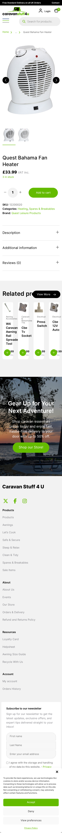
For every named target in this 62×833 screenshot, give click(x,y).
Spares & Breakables (42, 209)
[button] (57, 771)
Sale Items (8, 570)
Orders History (11, 689)
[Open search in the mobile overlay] (39, 21)
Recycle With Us (12, 662)
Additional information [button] (19, 248)
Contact (56, 3)
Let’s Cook (9, 532)
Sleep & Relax (11, 548)
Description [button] (11, 233)
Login (47, 11)
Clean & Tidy (10, 555)
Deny (31, 811)
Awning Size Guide (14, 654)
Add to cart (43, 193)
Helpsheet (8, 647)
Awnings (7, 525)
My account (9, 681)
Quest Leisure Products (26, 213)
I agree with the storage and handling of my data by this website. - (31, 767)
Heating (23, 209)
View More (43, 294)
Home (5, 32)
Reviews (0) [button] (11, 263)
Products (8, 517)
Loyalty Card (10, 639)
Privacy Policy (31, 828)
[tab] (31, 233)
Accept (31, 802)
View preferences (31, 820)
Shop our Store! (31, 447)
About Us (8, 590)
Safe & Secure (11, 540)
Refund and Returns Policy (18, 620)
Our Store (8, 605)
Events (6, 597)
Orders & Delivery (13, 612)
